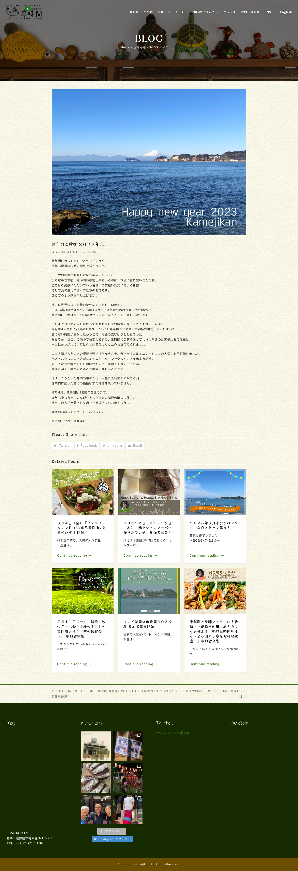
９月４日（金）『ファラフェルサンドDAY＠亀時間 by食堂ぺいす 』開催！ (81, 527)
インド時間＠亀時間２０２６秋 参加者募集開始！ (147, 624)
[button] (62, 446)
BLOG (92, 252)
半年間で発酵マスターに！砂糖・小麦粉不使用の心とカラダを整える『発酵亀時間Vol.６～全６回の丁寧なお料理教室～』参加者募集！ (214, 631)
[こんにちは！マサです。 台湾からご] (96, 809)
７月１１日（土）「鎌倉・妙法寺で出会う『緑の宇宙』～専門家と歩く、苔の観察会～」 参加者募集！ (81, 629)
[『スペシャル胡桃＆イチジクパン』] (96, 778)
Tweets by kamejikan (172, 732)
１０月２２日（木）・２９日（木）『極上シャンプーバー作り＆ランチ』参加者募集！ (147, 527)
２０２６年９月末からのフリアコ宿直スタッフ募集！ (214, 525)
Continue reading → (74, 555)
